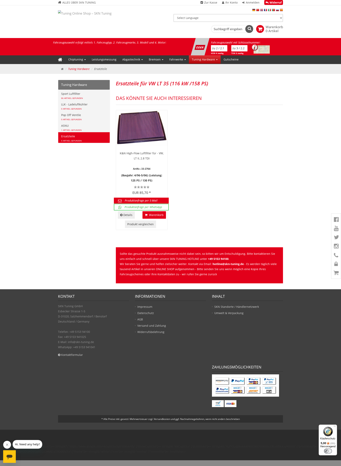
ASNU (71, 127)
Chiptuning (76, 59)
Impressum (144, 307)
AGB (140, 319)
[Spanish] (281, 10)
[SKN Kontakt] (335, 256)
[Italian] (269, 10)
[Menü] (334, 427)
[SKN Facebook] (335, 220)
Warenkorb (155, 215)
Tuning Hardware (204, 59)
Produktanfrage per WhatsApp (143, 207)
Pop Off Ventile (71, 117)
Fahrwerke (176, 59)
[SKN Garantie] (335, 265)
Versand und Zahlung (151, 325)
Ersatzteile (71, 138)
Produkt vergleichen (140, 224)
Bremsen (155, 59)
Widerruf (276, 2)
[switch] (328, 451)
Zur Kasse (210, 2)
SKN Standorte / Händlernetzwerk (236, 307)
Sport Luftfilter (72, 96)
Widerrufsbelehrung (150, 332)
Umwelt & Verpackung (229, 313)
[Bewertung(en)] (142, 187)
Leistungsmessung (104, 59)
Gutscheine (231, 59)
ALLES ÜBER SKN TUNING (79, 2)
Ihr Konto (231, 2)
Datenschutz (145, 313)
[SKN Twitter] (335, 238)
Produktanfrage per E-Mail (141, 200)
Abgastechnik (131, 59)
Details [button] (127, 215)
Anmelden (252, 2)
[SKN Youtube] (335, 229)
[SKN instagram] (335, 247)
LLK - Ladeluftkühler (74, 106)
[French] (265, 10)
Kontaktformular (71, 355)
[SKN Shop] (335, 274)
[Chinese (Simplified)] (257, 10)
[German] (253, 10)
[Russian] (277, 10)
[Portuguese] (273, 10)
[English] (261, 10)
